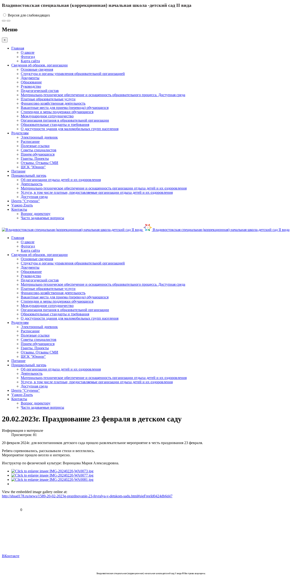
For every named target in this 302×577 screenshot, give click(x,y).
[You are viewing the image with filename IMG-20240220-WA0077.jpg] (52, 475)
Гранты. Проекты (35, 159)
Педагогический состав (40, 91)
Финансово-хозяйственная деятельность (53, 103)
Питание (18, 171)
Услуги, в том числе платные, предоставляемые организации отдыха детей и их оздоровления (97, 192)
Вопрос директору (35, 214)
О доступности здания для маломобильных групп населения (69, 129)
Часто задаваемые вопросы (42, 218)
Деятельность (31, 184)
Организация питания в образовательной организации (65, 120)
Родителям (20, 133)
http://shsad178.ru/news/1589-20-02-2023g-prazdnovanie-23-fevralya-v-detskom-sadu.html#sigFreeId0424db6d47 (87, 496)
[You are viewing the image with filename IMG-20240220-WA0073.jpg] (52, 471)
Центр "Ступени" (25, 201)
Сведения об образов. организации (39, 65)
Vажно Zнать (22, 205)
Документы (30, 78)
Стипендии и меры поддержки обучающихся (57, 112)
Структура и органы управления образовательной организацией (73, 74)
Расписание (30, 142)
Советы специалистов (38, 150)
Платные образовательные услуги (48, 99)
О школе (27, 52)
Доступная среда (34, 197)
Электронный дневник (39, 137)
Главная (17, 48)
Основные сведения (37, 69)
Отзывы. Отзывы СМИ (39, 163)
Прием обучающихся (38, 154)
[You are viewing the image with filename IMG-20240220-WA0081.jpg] (52, 480)
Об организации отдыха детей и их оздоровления (61, 180)
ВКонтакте (10, 556)
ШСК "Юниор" (33, 167)
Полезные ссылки (35, 146)
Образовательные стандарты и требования (55, 125)
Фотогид (28, 57)
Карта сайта (30, 61)
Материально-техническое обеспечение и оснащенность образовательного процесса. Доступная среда (103, 95)
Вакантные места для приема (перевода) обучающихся (65, 108)
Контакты (19, 209)
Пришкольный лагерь (28, 175)
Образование (31, 82)
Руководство (31, 86)
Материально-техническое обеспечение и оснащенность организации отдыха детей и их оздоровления (104, 188)
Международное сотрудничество (47, 116)
